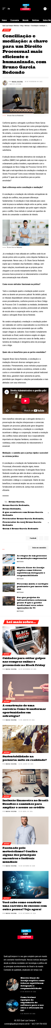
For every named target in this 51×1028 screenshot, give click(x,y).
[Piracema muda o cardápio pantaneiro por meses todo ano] (9, 587)
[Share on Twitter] (41, 538)
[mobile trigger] (4, 8)
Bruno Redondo (11, 509)
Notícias (6, 30)
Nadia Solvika (17, 81)
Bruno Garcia (16, 502)
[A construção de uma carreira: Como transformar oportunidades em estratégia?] (25, 688)
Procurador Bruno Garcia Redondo (22, 518)
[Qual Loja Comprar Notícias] (25, 8)
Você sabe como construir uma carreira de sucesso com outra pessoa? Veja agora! (24, 906)
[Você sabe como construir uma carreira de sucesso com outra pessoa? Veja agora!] (25, 885)
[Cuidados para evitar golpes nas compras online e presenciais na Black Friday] (25, 641)
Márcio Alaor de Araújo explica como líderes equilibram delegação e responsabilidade (32, 983)
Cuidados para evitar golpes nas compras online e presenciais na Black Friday (23, 662)
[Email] (46, 538)
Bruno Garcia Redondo (15, 505)
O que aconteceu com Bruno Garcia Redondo (22, 513)
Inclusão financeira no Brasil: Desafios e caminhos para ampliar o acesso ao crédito (25, 804)
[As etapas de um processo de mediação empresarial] (9, 559)
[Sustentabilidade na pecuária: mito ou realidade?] (25, 739)
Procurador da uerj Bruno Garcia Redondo (21, 523)
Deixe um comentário (39, 548)
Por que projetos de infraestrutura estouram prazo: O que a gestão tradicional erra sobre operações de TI (31, 602)
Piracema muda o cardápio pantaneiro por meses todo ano (32, 586)
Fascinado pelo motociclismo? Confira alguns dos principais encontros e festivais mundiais (19, 854)
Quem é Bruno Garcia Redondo (20, 528)
